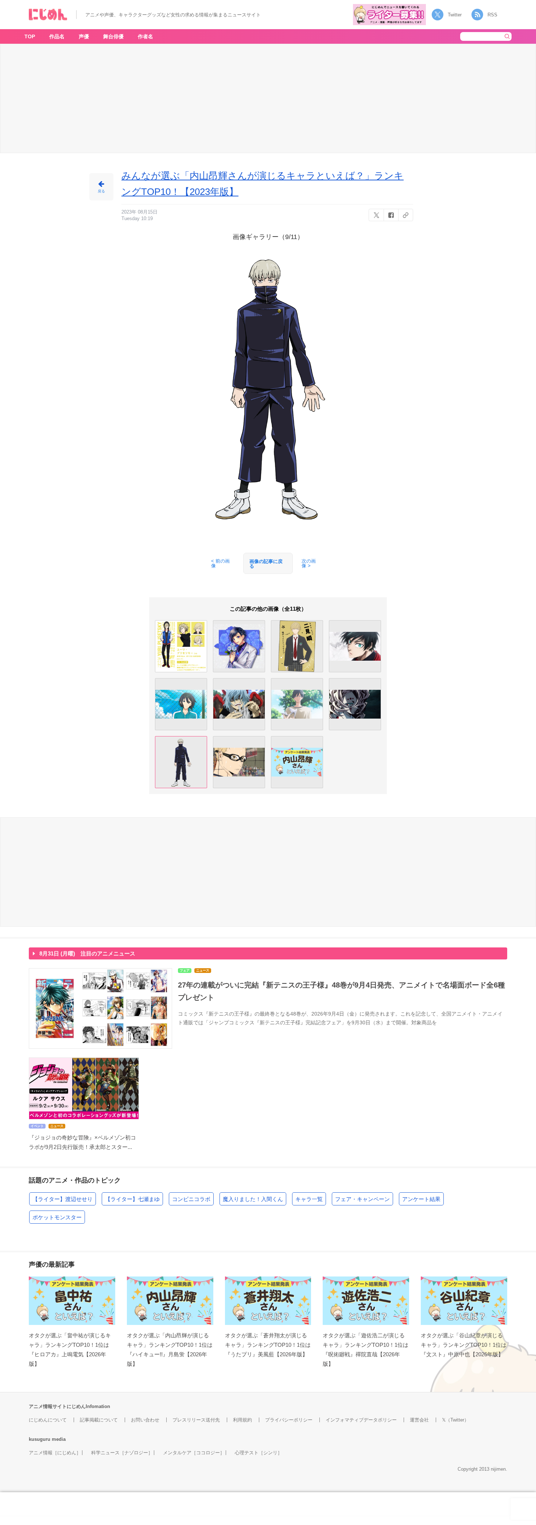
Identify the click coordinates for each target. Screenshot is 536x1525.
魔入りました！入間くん (253, 1199)
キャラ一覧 (309, 1199)
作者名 (145, 36)
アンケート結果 (421, 1199)
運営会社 (419, 1420)
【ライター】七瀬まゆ (132, 1199)
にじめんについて (48, 1420)
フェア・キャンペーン (362, 1199)
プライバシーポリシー (288, 1420)
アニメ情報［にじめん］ (55, 1452)
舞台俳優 (113, 36)
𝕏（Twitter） (455, 1420)
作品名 (57, 36)
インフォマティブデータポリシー (361, 1420)
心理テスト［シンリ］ (258, 1452)
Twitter (455, 14)
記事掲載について (99, 1420)
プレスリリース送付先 (196, 1420)
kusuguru (39, 1439)
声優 (84, 36)
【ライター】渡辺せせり (62, 1199)
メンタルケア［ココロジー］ (194, 1452)
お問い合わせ (145, 1420)
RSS (492, 14)
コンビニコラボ (191, 1199)
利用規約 (242, 1420)
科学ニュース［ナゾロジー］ (122, 1452)
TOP (29, 36)
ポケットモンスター (57, 1217)
